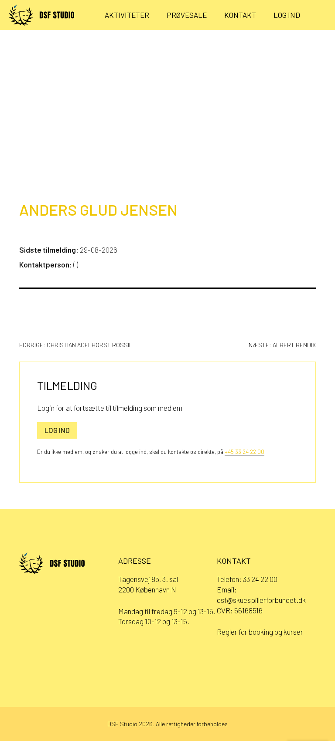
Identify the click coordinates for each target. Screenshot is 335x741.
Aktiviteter (127, 14)
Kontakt (240, 14)
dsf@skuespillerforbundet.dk (261, 600)
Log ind (286, 14)
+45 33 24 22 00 (244, 451)
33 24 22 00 (260, 579)
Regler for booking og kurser (260, 631)
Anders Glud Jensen (98, 209)
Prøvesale (187, 14)
